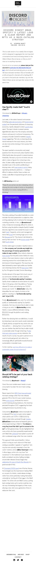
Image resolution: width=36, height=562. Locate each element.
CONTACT (18, 557)
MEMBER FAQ (11, 554)
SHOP (27, 554)
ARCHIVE (21, 554)
